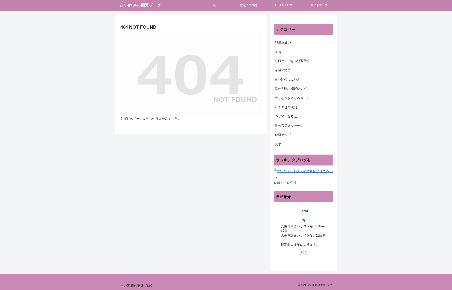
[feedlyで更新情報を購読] (301, 252)
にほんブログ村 (285, 182)
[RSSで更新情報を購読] (306, 252)
